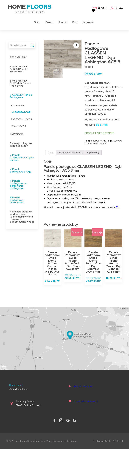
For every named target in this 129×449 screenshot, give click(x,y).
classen (94, 143)
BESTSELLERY (18, 57)
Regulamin (89, 22)
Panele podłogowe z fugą (20, 170)
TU (118, 207)
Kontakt (63, 22)
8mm (119, 140)
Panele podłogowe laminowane (16, 200)
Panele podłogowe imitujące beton (21, 144)
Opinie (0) (93, 152)
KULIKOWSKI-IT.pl (114, 440)
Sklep (37, 22)
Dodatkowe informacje (70, 152)
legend (103, 143)
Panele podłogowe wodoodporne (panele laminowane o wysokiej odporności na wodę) (22, 216)
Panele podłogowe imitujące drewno (22, 157)
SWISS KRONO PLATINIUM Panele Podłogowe (20, 83)
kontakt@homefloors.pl (86, 401)
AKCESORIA (17, 134)
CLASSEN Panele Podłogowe (21, 96)
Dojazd (49, 22)
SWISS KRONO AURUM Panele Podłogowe (18, 69)
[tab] (50, 152)
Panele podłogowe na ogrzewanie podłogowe (18, 184)
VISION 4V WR (18, 126)
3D (113, 140)
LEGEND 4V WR (22, 112)
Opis (50, 152)
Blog (75, 22)
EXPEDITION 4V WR (21, 119)
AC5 (87, 143)
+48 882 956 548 (83, 386)
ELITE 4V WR (18, 105)
